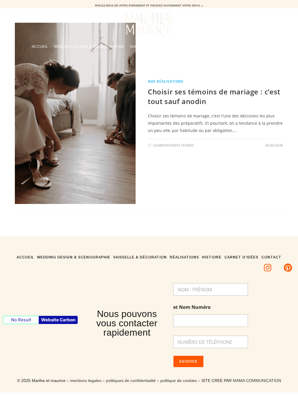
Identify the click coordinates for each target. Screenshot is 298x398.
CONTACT (271, 257)
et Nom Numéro (192, 307)
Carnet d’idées (241, 257)
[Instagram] (267, 267)
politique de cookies (178, 380)
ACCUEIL (25, 257)
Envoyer (188, 361)
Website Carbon (58, 320)
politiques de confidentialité (131, 380)
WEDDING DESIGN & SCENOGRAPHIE (73, 257)
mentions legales (85, 380)
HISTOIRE (211, 257)
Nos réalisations (166, 81)
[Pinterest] (288, 267)
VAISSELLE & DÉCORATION (140, 257)
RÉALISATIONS (184, 257)
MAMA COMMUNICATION (257, 380)
